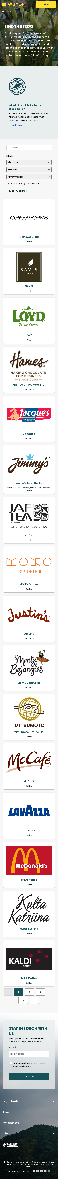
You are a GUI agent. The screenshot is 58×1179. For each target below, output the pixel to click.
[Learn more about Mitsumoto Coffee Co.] (29, 712)
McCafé (29, 781)
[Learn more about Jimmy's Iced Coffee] (29, 463)
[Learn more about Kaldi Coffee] (29, 959)
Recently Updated (25, 183)
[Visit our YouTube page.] (49, 1171)
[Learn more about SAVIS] (29, 267)
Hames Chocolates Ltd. (29, 385)
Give (46, 4)
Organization (11, 1101)
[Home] (16, 4)
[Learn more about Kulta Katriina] (29, 909)
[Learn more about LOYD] (29, 316)
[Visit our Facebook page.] (34, 1171)
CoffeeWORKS (29, 237)
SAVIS (29, 286)
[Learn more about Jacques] (29, 414)
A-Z (38, 183)
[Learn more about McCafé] (29, 762)
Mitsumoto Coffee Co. (29, 732)
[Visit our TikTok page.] (45, 1171)
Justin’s (29, 633)
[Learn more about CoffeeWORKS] (29, 217)
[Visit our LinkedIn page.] (41, 1171)
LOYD (29, 335)
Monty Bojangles (29, 683)
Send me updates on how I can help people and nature (30, 1064)
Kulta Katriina (29, 929)
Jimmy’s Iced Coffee (29, 483)
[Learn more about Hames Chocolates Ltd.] (29, 365)
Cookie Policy (25, 1171)
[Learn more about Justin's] (29, 614)
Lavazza (29, 830)
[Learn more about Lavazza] (29, 811)
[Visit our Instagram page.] (37, 1171)
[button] (4, 4)
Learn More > (15, 125)
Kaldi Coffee (29, 978)
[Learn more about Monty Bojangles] (29, 663)
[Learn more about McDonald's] (29, 860)
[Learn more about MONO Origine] (29, 565)
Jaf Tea (29, 535)
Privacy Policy (12, 1171)
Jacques (29, 434)
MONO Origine (29, 584)
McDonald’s (29, 880)
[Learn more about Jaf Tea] (29, 516)
